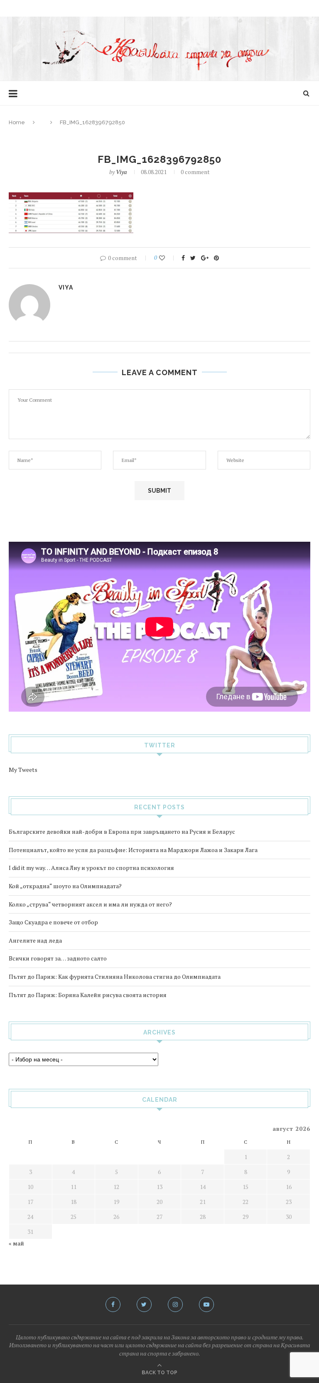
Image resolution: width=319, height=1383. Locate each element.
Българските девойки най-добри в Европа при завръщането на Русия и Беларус (122, 831)
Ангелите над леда (35, 940)
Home (17, 122)
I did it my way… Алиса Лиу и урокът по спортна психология (91, 868)
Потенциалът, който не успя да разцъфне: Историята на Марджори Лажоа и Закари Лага (133, 850)
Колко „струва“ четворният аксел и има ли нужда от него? (90, 904)
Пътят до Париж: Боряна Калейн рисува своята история (88, 995)
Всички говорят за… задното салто (58, 958)
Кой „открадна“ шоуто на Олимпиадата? (65, 886)
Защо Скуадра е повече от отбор (53, 922)
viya (121, 172)
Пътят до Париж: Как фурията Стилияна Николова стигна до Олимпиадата (115, 976)
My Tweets (23, 770)
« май (16, 1243)
